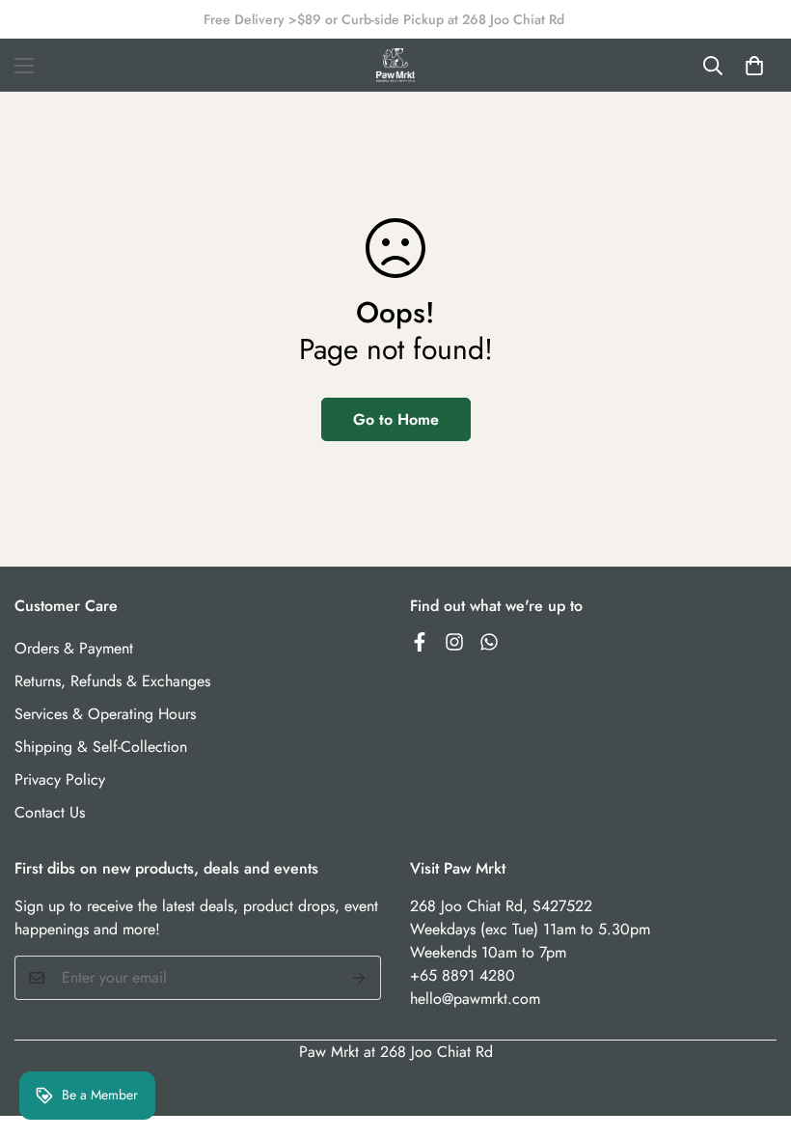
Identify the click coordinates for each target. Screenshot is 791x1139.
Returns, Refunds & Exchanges (112, 681)
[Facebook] (419, 642)
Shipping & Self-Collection (100, 747)
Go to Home (396, 419)
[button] (754, 65)
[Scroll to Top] (753, 1034)
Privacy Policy (59, 779)
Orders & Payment (73, 648)
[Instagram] (454, 642)
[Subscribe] (359, 978)
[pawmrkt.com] (395, 65)
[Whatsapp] (489, 642)
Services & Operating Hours (105, 714)
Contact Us (49, 812)
